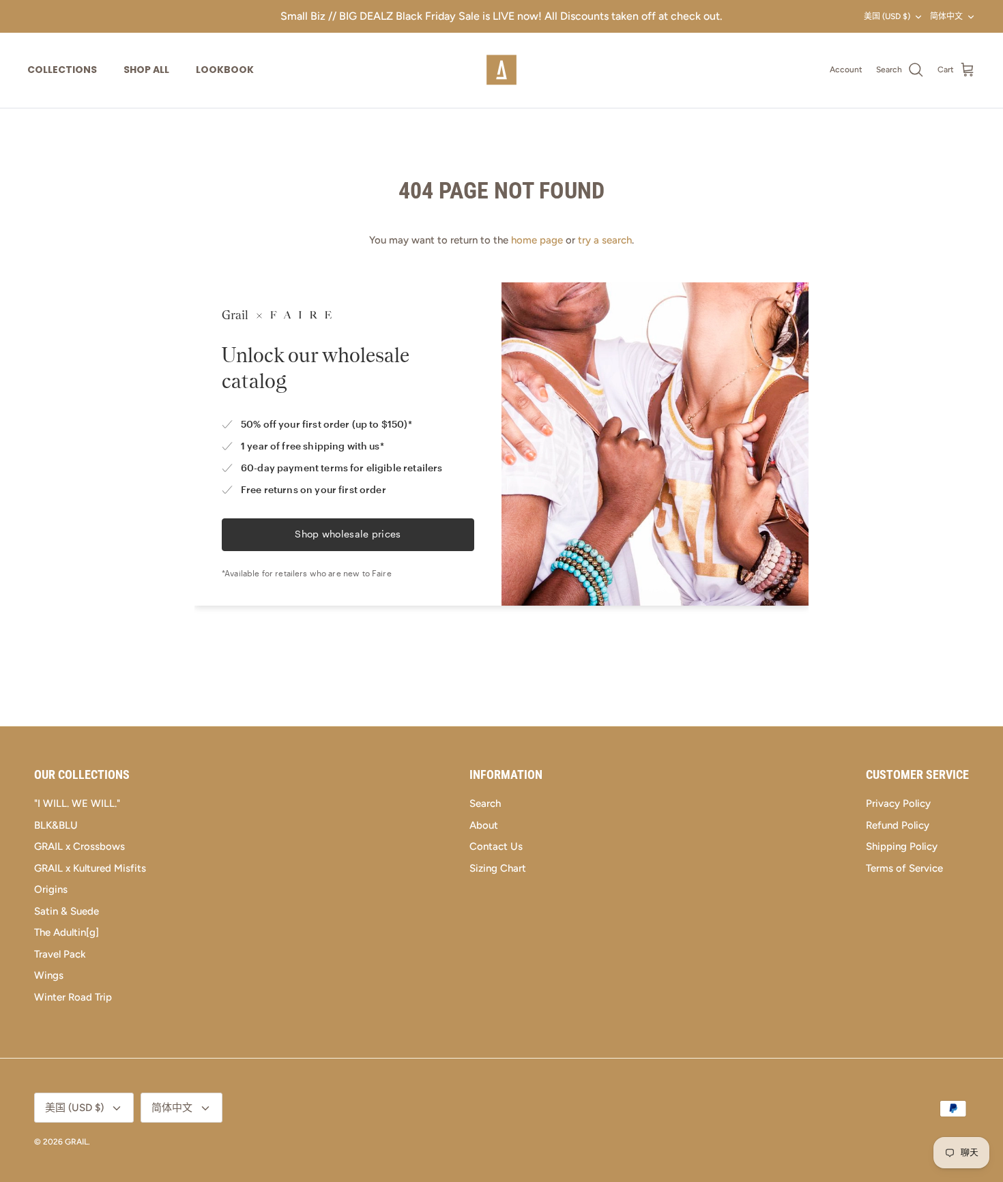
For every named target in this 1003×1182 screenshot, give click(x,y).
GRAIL (76, 1142)
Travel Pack (60, 954)
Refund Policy (897, 825)
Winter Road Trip (73, 997)
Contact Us (496, 846)
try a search (605, 240)
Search (485, 803)
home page (537, 240)
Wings (48, 975)
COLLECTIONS (62, 69)
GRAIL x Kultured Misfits (90, 868)
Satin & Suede (66, 911)
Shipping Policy (901, 846)
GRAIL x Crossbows (79, 846)
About (483, 825)
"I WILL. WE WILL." (77, 803)
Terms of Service (904, 868)
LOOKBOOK (225, 69)
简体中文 (946, 16)
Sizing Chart (497, 868)
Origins (51, 889)
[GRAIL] (501, 70)
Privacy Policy (898, 803)
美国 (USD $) (887, 16)
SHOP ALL (146, 69)
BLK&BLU (56, 825)
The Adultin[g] (66, 932)
